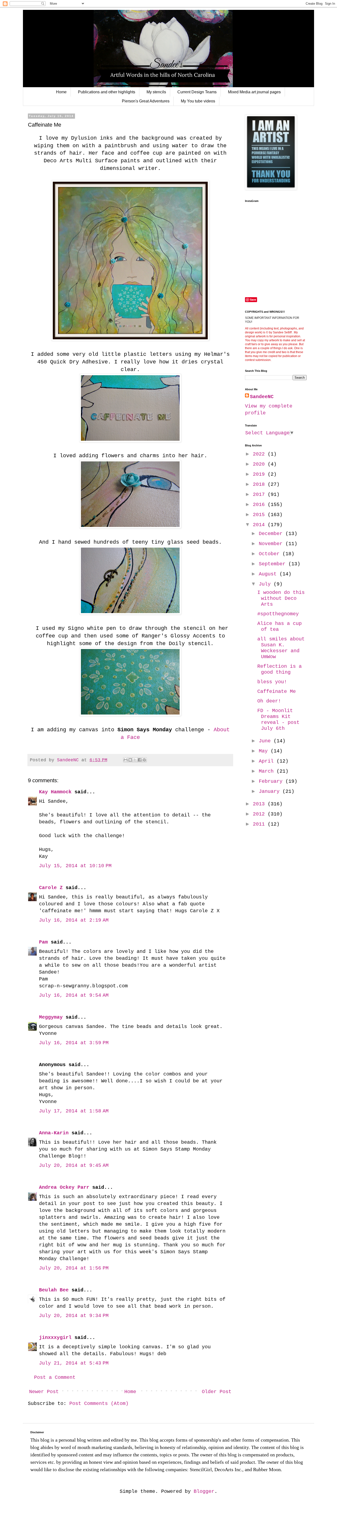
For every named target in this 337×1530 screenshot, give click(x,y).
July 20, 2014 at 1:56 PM (74, 1268)
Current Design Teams (197, 92)
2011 (260, 824)
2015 (260, 515)
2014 (260, 525)
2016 (260, 504)
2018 (260, 484)
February (272, 781)
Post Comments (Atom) (99, 1403)
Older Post (216, 1392)
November (272, 544)
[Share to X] (134, 759)
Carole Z (51, 888)
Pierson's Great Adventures (145, 101)
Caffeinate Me (276, 691)
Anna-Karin (54, 1133)
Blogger (204, 1491)
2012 (260, 814)
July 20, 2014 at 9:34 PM (74, 1315)
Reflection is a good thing (279, 669)
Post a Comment (54, 1377)
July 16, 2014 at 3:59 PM (74, 1043)
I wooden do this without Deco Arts (281, 598)
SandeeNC (262, 397)
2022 (260, 454)
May (265, 751)
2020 (260, 464)
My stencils (156, 92)
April (268, 761)
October (270, 554)
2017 (260, 494)
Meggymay (51, 1017)
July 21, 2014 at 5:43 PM (74, 1363)
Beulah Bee (54, 1290)
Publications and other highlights (106, 92)
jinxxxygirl (55, 1337)
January (270, 791)
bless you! (272, 682)
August (269, 574)
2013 (260, 804)
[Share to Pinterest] (144, 759)
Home (61, 92)
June (266, 741)
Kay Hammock (55, 792)
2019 (260, 474)
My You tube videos (198, 101)
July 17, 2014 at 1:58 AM (74, 1111)
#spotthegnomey (278, 614)
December (272, 534)
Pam (43, 942)
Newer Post (44, 1392)
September (273, 564)
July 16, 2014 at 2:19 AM (74, 920)
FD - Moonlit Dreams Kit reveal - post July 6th (278, 719)
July (266, 584)
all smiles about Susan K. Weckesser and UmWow (281, 648)
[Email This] (125, 759)
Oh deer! (269, 701)
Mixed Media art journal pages (254, 92)
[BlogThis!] (130, 759)
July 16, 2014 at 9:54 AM (74, 995)
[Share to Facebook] (139, 759)
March (268, 771)
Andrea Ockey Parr (64, 1187)
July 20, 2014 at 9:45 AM (74, 1165)
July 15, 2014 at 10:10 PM (75, 866)
